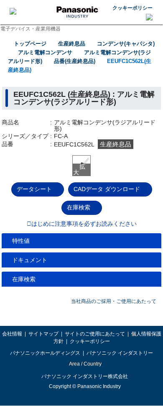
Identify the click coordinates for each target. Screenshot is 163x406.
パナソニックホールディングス (45, 353)
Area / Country (85, 364)
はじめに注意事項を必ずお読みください (84, 224)
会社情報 (12, 334)
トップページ (30, 43)
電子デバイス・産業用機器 (30, 29)
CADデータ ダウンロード (107, 189)
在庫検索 (78, 207)
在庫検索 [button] (24, 279)
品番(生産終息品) (74, 61)
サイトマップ (43, 334)
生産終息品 (71, 43)
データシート (34, 189)
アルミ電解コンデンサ (45, 52)
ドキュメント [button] (29, 260)
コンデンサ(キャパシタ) (126, 43)
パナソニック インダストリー (120, 353)
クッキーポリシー (132, 8)
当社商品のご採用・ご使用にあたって (113, 301)
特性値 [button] (21, 241)
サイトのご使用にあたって (95, 334)
